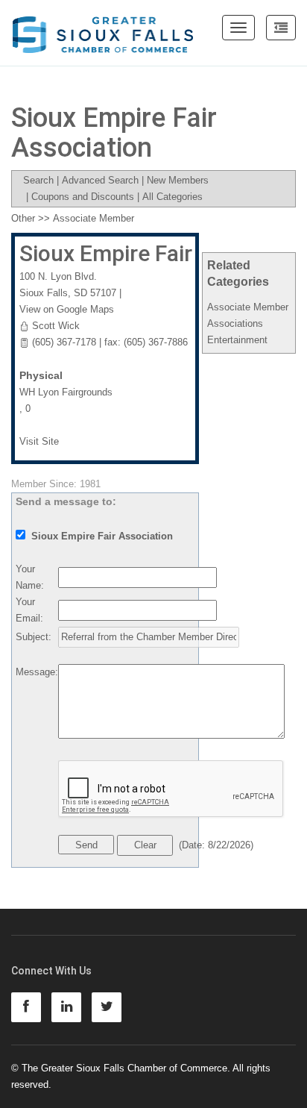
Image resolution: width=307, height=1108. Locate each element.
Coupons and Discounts (82, 196)
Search (38, 180)
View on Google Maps (66, 309)
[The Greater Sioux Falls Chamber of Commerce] (103, 29)
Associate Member (247, 307)
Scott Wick (56, 325)
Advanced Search (100, 180)
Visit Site (39, 441)
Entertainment (237, 339)
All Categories (172, 196)
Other (23, 218)
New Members (178, 180)
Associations (235, 323)
